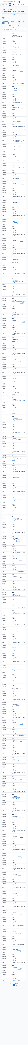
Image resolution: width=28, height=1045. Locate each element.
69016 (14, 717)
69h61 (14, 140)
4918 (13, 416)
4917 (13, 397)
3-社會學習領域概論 (15, 518)
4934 (13, 720)
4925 (13, 556)
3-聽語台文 (14, 300)
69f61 (14, 753)
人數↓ (6, 22)
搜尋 (10, 4)
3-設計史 (13, 855)
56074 (14, 661)
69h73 (14, 810)
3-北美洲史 (14, 183)
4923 (13, 516)
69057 (14, 411)
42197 (14, 432)
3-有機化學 (14, 912)
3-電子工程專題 (15, 538)
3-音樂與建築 (14, 796)
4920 (13, 455)
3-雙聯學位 (14, 52)
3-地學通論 (14, 497)
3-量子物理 (14, 686)
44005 (14, 571)
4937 (13, 757)
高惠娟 (16, 134)
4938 (13, 776)
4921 (13, 475)
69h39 (14, 253)
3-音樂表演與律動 (15, 378)
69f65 (14, 642)
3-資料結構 (14, 931)
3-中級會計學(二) (15, 612)
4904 (13, 145)
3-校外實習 (14, 165)
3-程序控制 (14, 438)
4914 (13, 337)
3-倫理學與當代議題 (15, 477)
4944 (13, 892)
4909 (13, 238)
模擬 (21, 36)
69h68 (14, 314)
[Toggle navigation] (2, 2)
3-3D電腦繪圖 (14, 836)
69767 (14, 353)
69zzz (14, 65)
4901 (13, 86)
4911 (12, 278)
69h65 (14, 234)
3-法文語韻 (14, 359)
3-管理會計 (14, 594)
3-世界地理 (14, 740)
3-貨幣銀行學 (14, 558)
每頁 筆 (14, 25)
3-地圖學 (13, 759)
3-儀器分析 (14, 722)
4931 (13, 666)
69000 (14, 83)
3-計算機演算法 (15, 704)
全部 (7, 21)
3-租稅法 (13, 629)
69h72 (14, 699)
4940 (13, 814)
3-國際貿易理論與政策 (16, 146)
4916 (13, 377)
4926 (13, 574)
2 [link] (16, 985)
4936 (13, 738)
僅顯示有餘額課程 (16, 22)
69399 (14, 532)
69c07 (14, 791)
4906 (13, 181)
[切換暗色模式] (23, 4)
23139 (14, 906)
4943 (13, 873)
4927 (13, 592)
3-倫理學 (13, 221)
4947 (13, 947)
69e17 (14, 681)
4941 (13, 834)
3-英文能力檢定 (15, 88)
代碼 (3, 22)
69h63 (14, 196)
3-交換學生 (14, 70)
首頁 (4, 9)
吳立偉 (13, 134)
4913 (13, 318)
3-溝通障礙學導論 (15, 259)
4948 (13, 965)
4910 (13, 258)
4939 (13, 794)
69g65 (14, 772)
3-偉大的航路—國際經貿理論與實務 (18, 126)
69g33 (14, 962)
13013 (14, 471)
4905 (13, 164)
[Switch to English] (18, 4)
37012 (14, 868)
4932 (13, 685)
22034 (14, 735)
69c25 (14, 511)
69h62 (14, 372)
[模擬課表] (13, 4)
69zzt (14, 121)
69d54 (14, 491)
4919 (13, 436)
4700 (13, 33)
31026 (14, 451)
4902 (13, 105)
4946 (13, 930)
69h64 (14, 215)
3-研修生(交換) (14, 35)
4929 (13, 628)
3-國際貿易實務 (15, 418)
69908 (14, 624)
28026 (14, 944)
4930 (13, 645)
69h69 (14, 392)
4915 (13, 358)
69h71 (14, 552)
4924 (13, 536)
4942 (13, 853)
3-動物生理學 (14, 893)
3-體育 (13, 778)
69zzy (14, 47)
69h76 (14, 849)
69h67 (14, 294)
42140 (14, 160)
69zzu (14, 102)
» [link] (19, 985)
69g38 (14, 830)
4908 (13, 219)
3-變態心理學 (14, 240)
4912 (13, 298)
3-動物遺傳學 (14, 874)
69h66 (14, 273)
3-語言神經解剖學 (15, 280)
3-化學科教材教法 (15, 816)
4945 (13, 911)
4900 (13, 68)
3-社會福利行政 (15, 647)
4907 (13, 200)
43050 (14, 607)
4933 (13, 703)
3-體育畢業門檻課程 (15, 107)
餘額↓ (10, 22)
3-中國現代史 (14, 457)
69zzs (14, 178)
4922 (13, 496)
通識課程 (14, 14)
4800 (13, 51)
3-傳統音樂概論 (15, 339)
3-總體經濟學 (14, 576)
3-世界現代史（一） (15, 202)
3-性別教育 (14, 320)
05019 (14, 333)
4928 (13, 610)
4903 (13, 124)
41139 (14, 589)
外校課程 (18, 47)
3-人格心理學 (14, 399)
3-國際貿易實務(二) (15, 667)
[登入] (16, 4)
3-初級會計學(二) (15, 949)
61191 (14, 887)
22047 (14, 925)
